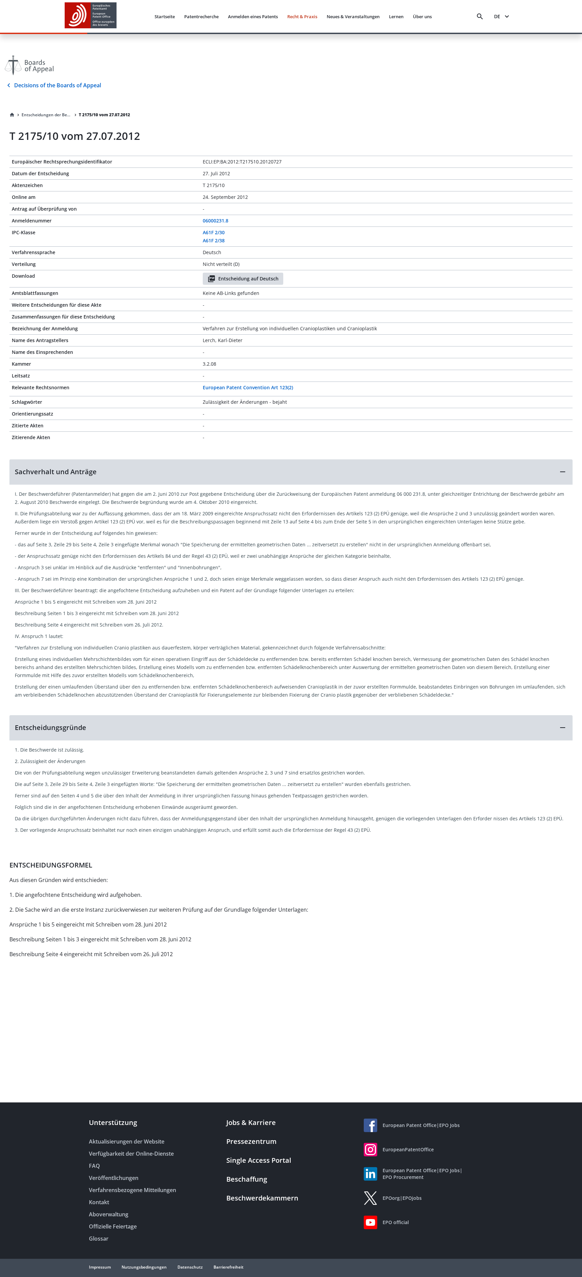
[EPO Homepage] (91, 16)
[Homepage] (12, 115)
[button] (291, 471)
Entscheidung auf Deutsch (248, 278)
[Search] (480, 16)
